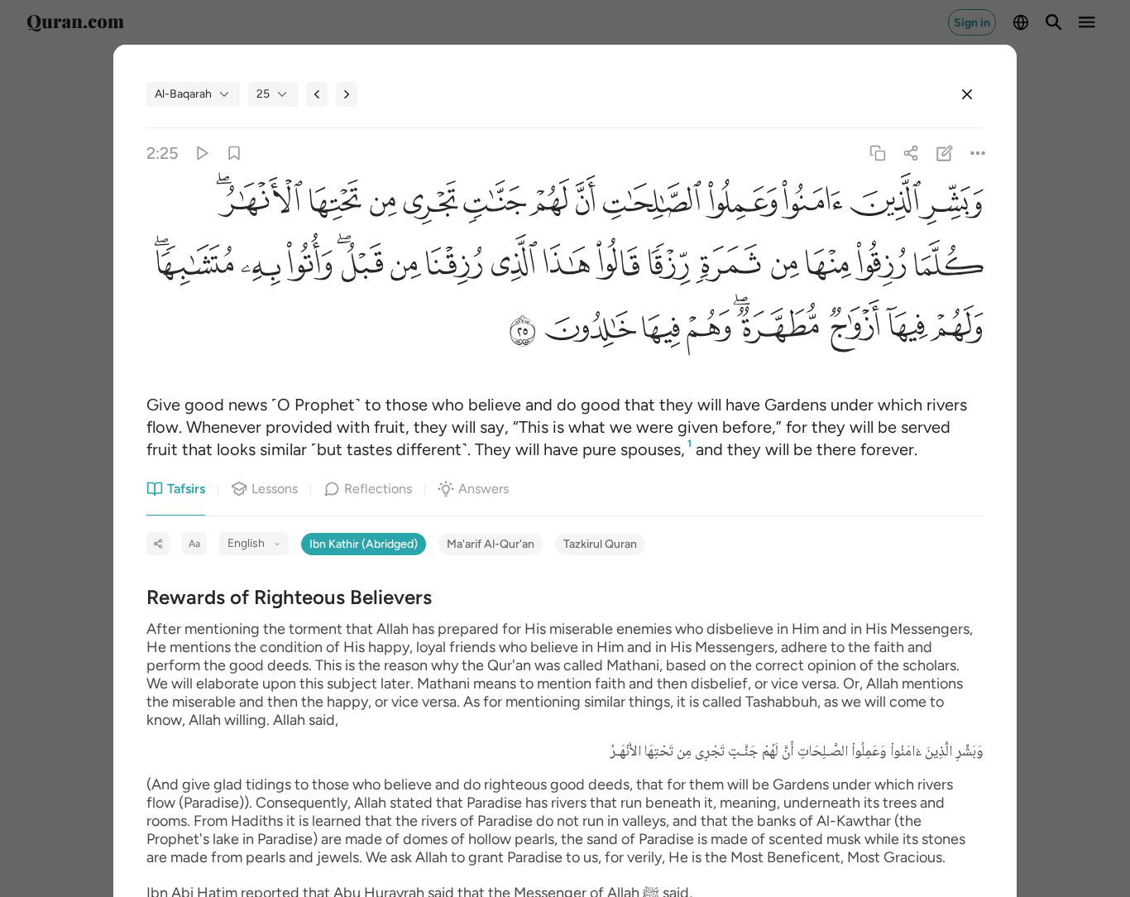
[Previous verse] (317, 94)
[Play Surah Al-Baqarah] (201, 153)
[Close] (967, 94)
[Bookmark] (234, 153)
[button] (952, 206)
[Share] (911, 153)
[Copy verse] (878, 153)
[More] (977, 153)
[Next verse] (346, 94)
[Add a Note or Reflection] (944, 153)
